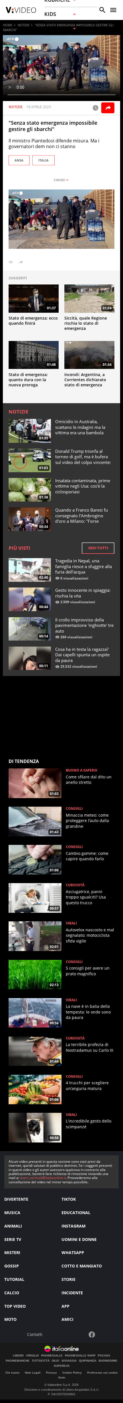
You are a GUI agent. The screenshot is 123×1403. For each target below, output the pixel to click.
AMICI (67, 1319)
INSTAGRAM (73, 1226)
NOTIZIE (23, 25)
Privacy (51, 1372)
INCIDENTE (72, 1292)
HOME (7, 25)
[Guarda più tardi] (95, 107)
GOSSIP (11, 1266)
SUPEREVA (62, 1365)
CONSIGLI (74, 809)
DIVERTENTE (16, 1199)
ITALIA (43, 160)
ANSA (19, 160)
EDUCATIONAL (75, 1212)
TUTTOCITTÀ (40, 1360)
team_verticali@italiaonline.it (43, 1177)
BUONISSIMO (108, 1360)
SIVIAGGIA (69, 1360)
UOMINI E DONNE (79, 1239)
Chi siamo (12, 1372)
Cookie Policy (72, 1372)
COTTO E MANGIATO (81, 1266)
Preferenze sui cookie (102, 1372)
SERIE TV (12, 1239)
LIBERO (18, 1355)
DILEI (55, 1360)
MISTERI (12, 1252)
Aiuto (61, 1377)
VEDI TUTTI (98, 547)
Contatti (34, 1334)
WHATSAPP (72, 1252)
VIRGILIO (32, 1355)
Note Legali (33, 1372)
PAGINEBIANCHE (17, 1360)
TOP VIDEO (15, 1306)
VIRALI (71, 923)
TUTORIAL (14, 1279)
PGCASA (104, 1355)
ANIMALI (13, 1226)
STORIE (68, 1279)
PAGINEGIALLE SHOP (80, 1355)
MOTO (10, 1319)
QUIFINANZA (87, 1360)
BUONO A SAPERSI (81, 770)
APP (65, 1306)
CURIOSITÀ (75, 885)
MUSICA (12, 1212)
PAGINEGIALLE (52, 1355)
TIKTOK (68, 1199)
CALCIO (11, 1292)
